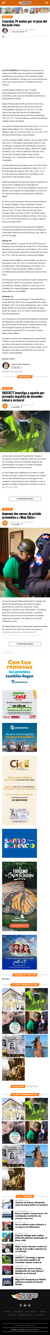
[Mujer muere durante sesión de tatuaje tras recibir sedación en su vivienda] (13, 1022)
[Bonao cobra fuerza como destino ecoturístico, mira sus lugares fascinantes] (13, 999)
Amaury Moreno (32, 1330)
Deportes (40, 1315)
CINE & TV (11, 1315)
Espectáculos (31, 1312)
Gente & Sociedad (25, 1315)
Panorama (17, 1312)
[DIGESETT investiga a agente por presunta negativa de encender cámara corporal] (36, 999)
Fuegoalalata (16, 407)
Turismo (43, 1312)
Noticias (7, 1312)
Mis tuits (5, 979)
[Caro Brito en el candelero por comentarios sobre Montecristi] (36, 1046)
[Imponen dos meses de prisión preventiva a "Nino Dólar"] (36, 1022)
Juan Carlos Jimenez (18, 32)
